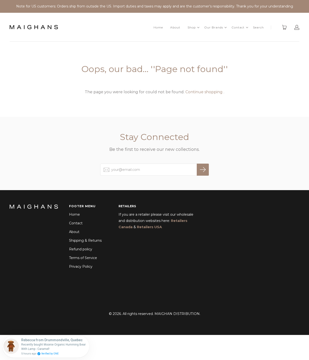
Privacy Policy (80, 266)
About (175, 27)
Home (158, 27)
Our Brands (213, 27)
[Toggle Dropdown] (198, 27)
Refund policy (80, 249)
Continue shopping (204, 92)
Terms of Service (83, 258)
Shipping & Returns (85, 240)
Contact (238, 27)
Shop (192, 27)
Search (258, 27)
